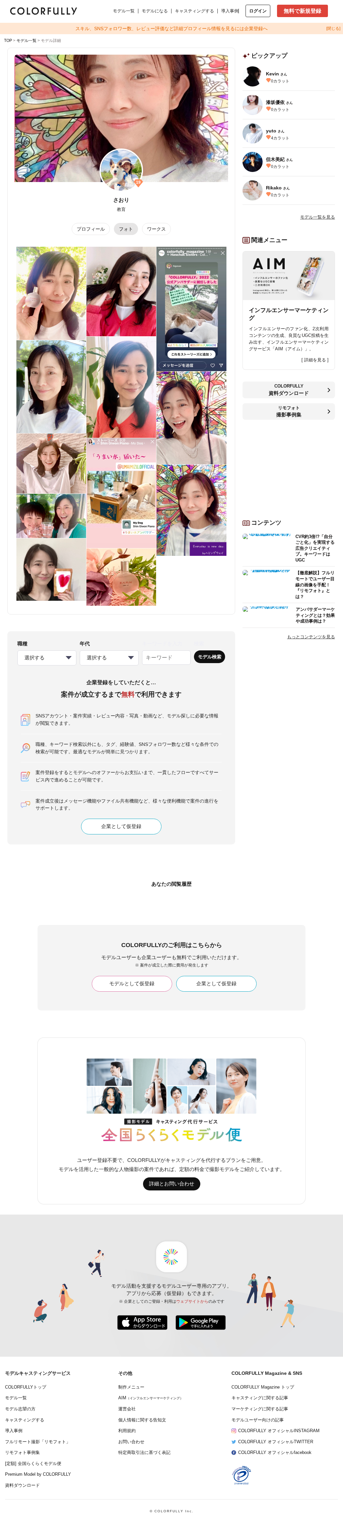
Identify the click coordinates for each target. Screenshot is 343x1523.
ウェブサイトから (192, 1301)
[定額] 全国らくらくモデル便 (33, 1463)
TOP (8, 40)
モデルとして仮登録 (131, 983)
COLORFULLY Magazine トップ (262, 1387)
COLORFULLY (289, 390)
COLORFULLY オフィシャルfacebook (275, 1452)
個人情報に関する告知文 (142, 1420)
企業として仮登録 (121, 826)
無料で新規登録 (302, 11)
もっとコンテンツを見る (311, 636)
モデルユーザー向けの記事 (257, 1420)
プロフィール (91, 229)
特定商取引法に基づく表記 (144, 1452)
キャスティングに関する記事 (259, 1398)
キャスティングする (194, 10)
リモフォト (288, 411)
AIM (150, 1398)
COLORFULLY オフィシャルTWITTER (275, 1442)
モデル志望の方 (20, 1409)
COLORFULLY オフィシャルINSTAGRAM (279, 1430)
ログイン (258, 10)
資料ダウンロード (22, 1485)
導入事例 (229, 10)
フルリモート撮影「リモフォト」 (37, 1442)
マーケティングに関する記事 (259, 1409)
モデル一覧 (124, 10)
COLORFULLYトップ (25, 1387)
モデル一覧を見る (317, 217)
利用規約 (127, 1430)
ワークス (156, 229)
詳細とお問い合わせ (171, 1183)
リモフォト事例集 (22, 1452)
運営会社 (127, 1409)
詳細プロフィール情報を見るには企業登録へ (171, 28)
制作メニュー (131, 1387)
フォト (126, 229)
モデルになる (155, 10)
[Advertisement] (289, 467)
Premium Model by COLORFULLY (38, 1474)
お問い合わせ (131, 1442)
